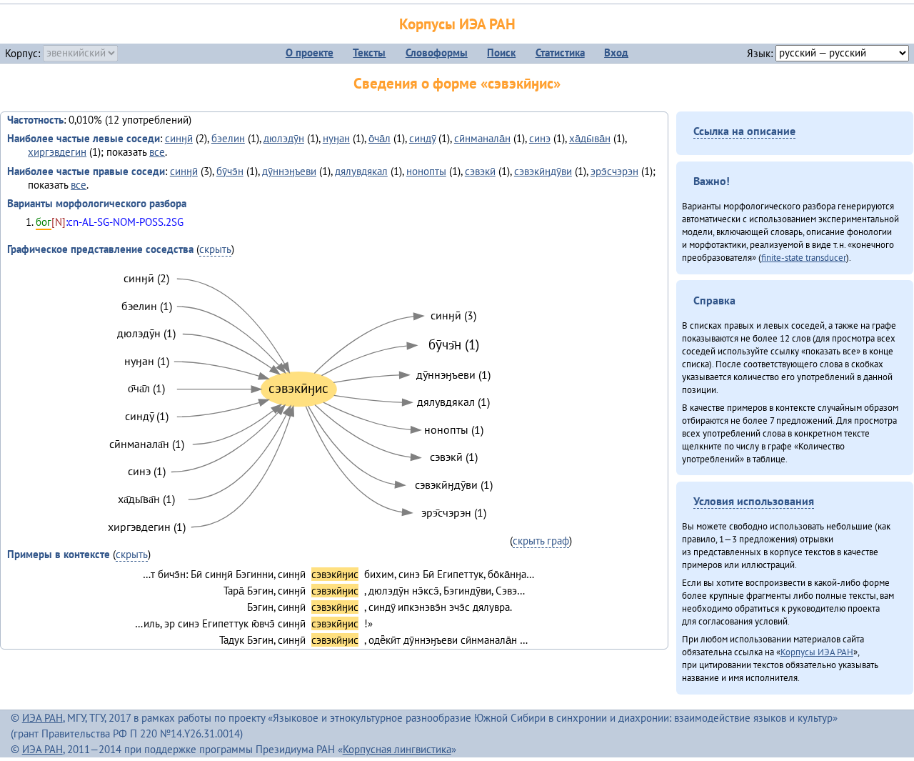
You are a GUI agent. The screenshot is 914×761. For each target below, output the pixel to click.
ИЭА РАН (42, 718)
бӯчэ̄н (229, 171)
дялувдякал (361, 171)
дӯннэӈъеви (289, 171)
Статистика (560, 52)
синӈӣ (179, 138)
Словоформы (437, 52)
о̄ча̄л (379, 138)
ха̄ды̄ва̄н (590, 138)
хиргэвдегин (57, 152)
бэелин (228, 138)
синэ (540, 138)
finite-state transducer (803, 257)
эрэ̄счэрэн (614, 171)
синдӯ (422, 138)
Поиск (501, 52)
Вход (616, 52)
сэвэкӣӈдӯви (543, 171)
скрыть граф (541, 540)
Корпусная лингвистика (397, 749)
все (157, 152)
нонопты (426, 171)
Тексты (369, 52)
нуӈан (336, 138)
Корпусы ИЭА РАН (457, 24)
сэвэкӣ (480, 171)
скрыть (215, 249)
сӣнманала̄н (482, 138)
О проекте (309, 52)
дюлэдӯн (283, 138)
